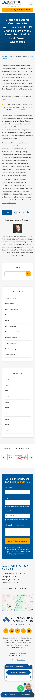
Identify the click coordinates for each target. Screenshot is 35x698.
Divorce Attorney (11, 309)
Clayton (27, 640)
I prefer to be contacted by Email (18, 506)
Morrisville (27, 645)
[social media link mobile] (5, 630)
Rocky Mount (14, 640)
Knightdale (7, 643)
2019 (7, 419)
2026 (7, 380)
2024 (7, 391)
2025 (7, 385)
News (7, 321)
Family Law (9, 315)
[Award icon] (17, 457)
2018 (7, 425)
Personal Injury (10, 326)
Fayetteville (19, 645)
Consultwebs (21, 660)
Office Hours (21, 588)
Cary (7, 640)
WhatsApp (20, 688)
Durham (29, 638)
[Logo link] (11, 4)
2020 (7, 413)
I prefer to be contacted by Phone (18, 520)
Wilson (14, 643)
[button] (4, 457)
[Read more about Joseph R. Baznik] (17, 225)
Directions (7, 588)
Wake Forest (10, 645)
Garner (20, 643)
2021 (7, 408)
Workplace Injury (11, 354)
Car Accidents (10, 298)
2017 (7, 430)
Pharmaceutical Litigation (14, 332)
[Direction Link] (17, 595)
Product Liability (11, 337)
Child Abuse (9, 304)
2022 (7, 402)
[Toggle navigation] (31, 4)
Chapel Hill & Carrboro (18, 647)
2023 (7, 397)
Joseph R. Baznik (8, 57)
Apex (22, 640)
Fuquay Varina (27, 643)
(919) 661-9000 (14, 583)
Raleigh (23, 638)
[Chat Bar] (17, 695)
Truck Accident (10, 343)
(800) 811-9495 (14, 580)
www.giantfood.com (9, 203)
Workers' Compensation (14, 349)
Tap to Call (17, 10)
